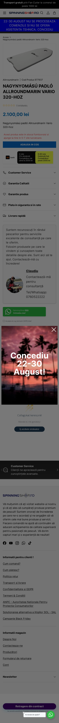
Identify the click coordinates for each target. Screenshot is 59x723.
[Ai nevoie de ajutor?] (51, 715)
